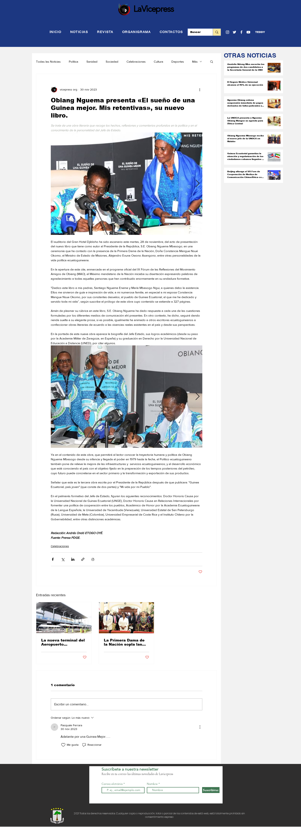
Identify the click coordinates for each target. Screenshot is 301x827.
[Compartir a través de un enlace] (83, 559)
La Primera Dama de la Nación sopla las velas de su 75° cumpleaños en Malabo (124, 642)
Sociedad (112, 61)
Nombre (152, 783)
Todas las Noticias (48, 61)
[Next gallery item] (197, 184)
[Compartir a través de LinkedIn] (73, 559)
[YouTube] (248, 32)
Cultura (158, 61)
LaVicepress (154, 9)
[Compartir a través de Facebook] (53, 559)
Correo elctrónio (112, 783)
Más (195, 61)
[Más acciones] (199, 89)
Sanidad (91, 61)
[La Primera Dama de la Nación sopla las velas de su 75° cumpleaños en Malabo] (126, 617)
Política (73, 61)
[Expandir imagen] (126, 183)
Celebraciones (136, 61)
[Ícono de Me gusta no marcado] (63, 744)
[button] (260, 32)
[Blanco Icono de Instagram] (227, 32)
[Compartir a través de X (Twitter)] (63, 559)
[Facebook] (241, 32)
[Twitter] (234, 32)
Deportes (177, 61)
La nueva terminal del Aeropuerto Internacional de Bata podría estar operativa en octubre (63, 642)
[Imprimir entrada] (93, 559)
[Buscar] (217, 32)
